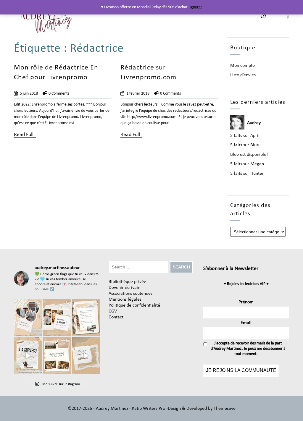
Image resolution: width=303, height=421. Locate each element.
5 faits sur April (245, 135)
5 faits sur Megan (247, 164)
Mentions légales (125, 299)
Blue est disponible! (249, 154)
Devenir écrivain (124, 287)
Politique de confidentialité (134, 305)
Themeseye (224, 408)
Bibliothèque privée (127, 281)
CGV (113, 311)
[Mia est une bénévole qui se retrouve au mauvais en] (86, 317)
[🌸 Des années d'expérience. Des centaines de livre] (57, 317)
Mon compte (242, 65)
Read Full (23, 134)
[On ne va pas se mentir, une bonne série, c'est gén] (86, 355)
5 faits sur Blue (244, 145)
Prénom (246, 302)
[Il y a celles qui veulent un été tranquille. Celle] (57, 355)
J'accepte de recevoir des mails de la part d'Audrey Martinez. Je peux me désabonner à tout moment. (248, 348)
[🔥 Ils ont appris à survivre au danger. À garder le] (28, 355)
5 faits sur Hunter (247, 173)
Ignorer (196, 7)
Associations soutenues (130, 293)
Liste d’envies (243, 75)
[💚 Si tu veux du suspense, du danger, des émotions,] (28, 317)
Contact (116, 317)
